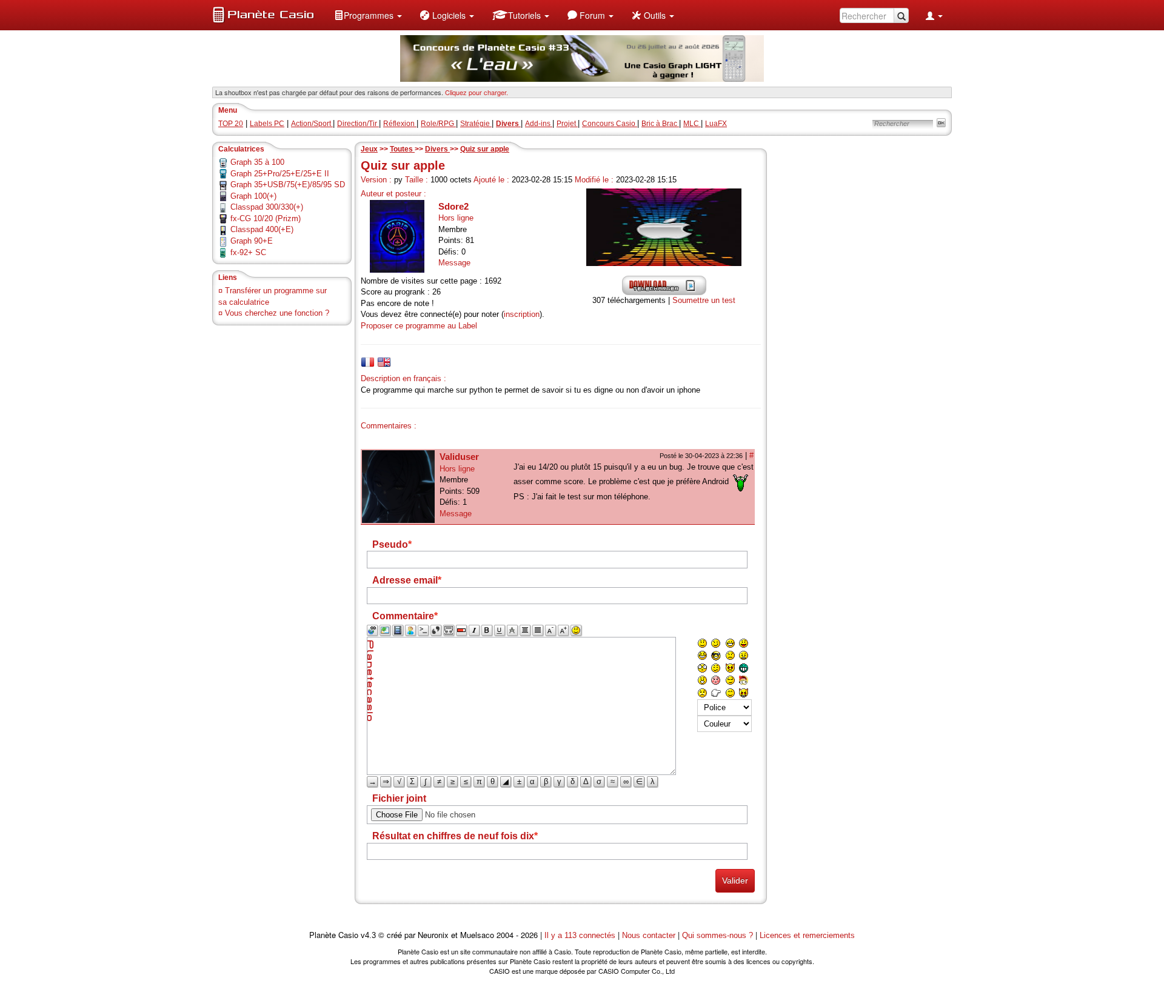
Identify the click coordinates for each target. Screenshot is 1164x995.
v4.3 (368, 935)
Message (454, 262)
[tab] (368, 362)
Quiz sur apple (484, 149)
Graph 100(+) (253, 196)
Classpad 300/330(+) (266, 206)
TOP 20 (230, 123)
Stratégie (476, 123)
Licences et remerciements (807, 935)
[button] (368, 15)
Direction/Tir (358, 123)
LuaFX (716, 123)
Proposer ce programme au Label (419, 325)
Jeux (369, 149)
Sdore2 (453, 206)
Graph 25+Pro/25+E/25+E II (279, 173)
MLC (692, 123)
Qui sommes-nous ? (717, 935)
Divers (437, 149)
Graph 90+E (251, 240)
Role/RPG (438, 123)
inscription (522, 314)
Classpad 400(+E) (261, 229)
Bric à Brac (660, 123)
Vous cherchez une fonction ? (277, 313)
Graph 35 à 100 (257, 162)
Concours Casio (609, 123)
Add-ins (538, 123)
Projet (567, 123)
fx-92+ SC (248, 252)
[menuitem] (368, 15)
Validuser (459, 456)
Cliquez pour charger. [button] (476, 92)
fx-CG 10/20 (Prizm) (265, 218)
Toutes (402, 149)
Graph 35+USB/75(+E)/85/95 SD (287, 184)
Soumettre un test (703, 300)
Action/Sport (312, 123)
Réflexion (399, 123)
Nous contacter (648, 935)
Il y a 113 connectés (581, 935)
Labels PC (267, 123)
